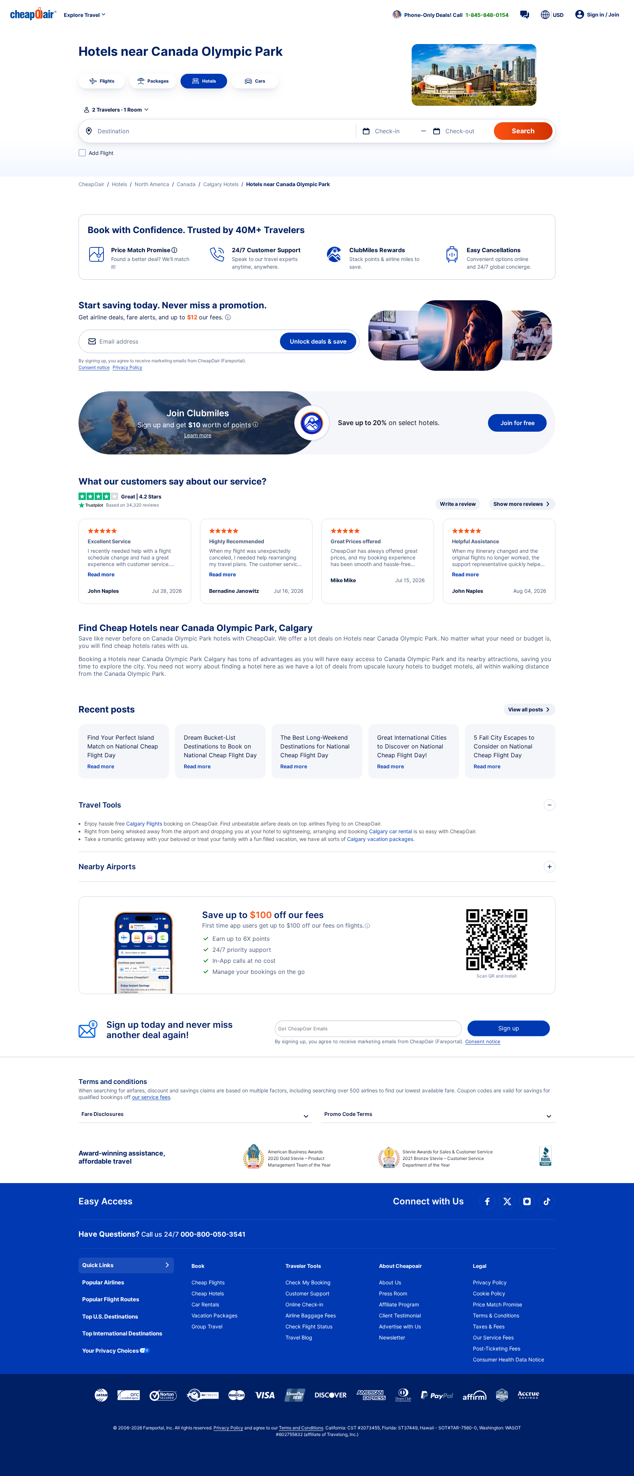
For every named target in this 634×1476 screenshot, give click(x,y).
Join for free (517, 423)
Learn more (197, 435)
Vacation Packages (214, 1315)
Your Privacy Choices (110, 1350)
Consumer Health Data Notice (508, 1359)
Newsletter (392, 1337)
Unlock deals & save (318, 341)
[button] (450, 14)
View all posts (525, 709)
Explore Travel (82, 15)
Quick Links (97, 1265)
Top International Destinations (122, 1333)
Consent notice (94, 367)
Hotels (119, 184)
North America (152, 184)
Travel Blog (298, 1337)
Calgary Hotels (220, 184)
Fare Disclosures (102, 1114)
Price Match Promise (497, 1304)
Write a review (458, 504)
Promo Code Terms (348, 1114)
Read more (100, 766)
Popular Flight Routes (110, 1299)
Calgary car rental (390, 831)
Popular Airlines (103, 1282)
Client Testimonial (400, 1315)
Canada (186, 184)
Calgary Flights (144, 823)
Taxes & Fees (488, 1326)
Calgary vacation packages (380, 839)
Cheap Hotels (208, 1293)
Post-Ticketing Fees (496, 1348)
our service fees (151, 1097)
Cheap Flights (208, 1282)
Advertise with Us (400, 1326)
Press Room (393, 1293)
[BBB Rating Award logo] (547, 1161)
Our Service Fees (493, 1337)
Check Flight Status (308, 1326)
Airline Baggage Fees (310, 1315)
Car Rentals (205, 1304)
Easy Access (105, 1201)
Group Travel (207, 1326)
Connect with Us (428, 1201)
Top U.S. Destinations (110, 1316)
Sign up (508, 1028)
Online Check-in (304, 1304)
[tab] (102, 81)
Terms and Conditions (301, 1427)
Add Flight (101, 153)
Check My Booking (308, 1282)
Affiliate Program (399, 1304)
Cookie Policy (489, 1293)
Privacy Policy (127, 367)
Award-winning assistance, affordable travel (122, 1157)
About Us (390, 1282)
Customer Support (307, 1293)
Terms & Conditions (496, 1315)
